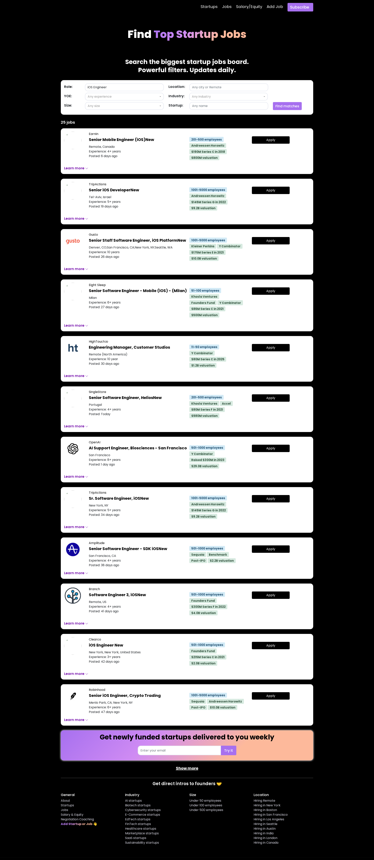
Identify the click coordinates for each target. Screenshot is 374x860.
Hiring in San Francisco (271, 814)
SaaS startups (135, 838)
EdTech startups (137, 819)
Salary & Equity (72, 814)
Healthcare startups (140, 828)
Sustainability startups (142, 842)
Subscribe (299, 7)
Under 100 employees (205, 805)
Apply (270, 140)
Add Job (275, 6)
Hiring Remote (264, 800)
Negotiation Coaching (77, 819)
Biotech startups (138, 805)
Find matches (287, 106)
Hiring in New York (267, 805)
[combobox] (124, 97)
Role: (68, 86)
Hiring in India (263, 833)
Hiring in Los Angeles (269, 819)
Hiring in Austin (265, 828)
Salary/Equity (249, 6)
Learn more (74, 168)
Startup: (175, 105)
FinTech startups (138, 824)
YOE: (68, 96)
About (65, 800)
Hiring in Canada (266, 842)
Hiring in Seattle (265, 824)
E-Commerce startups (142, 814)
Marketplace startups (142, 833)
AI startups (133, 800)
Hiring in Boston (265, 810)
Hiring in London (265, 838)
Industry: (176, 96)
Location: (176, 86)
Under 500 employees (206, 810)
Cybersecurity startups (143, 810)
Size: (68, 105)
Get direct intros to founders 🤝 (187, 784)
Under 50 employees (205, 800)
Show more (187, 768)
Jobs (227, 6)
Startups (209, 6)
